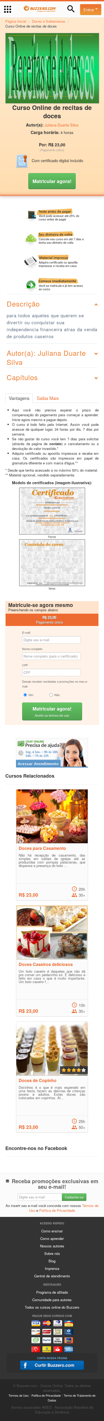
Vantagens (19, 398)
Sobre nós (52, 1253)
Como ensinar (52, 1230)
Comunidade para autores (52, 1299)
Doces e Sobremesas (48, 21)
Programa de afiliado (52, 1292)
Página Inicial (15, 21)
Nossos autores (52, 1245)
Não (57, 695)
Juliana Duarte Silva (61, 125)
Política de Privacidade (57, 1210)
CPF (25, 665)
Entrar (89, 9)
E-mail (26, 632)
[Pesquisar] (71, 9)
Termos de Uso (19, 1395)
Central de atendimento (52, 1275)
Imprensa (52, 1268)
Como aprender (52, 1238)
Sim (31, 695)
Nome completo (32, 649)
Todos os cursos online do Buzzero (52, 1307)
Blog (52, 1260)
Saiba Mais (48, 398)
